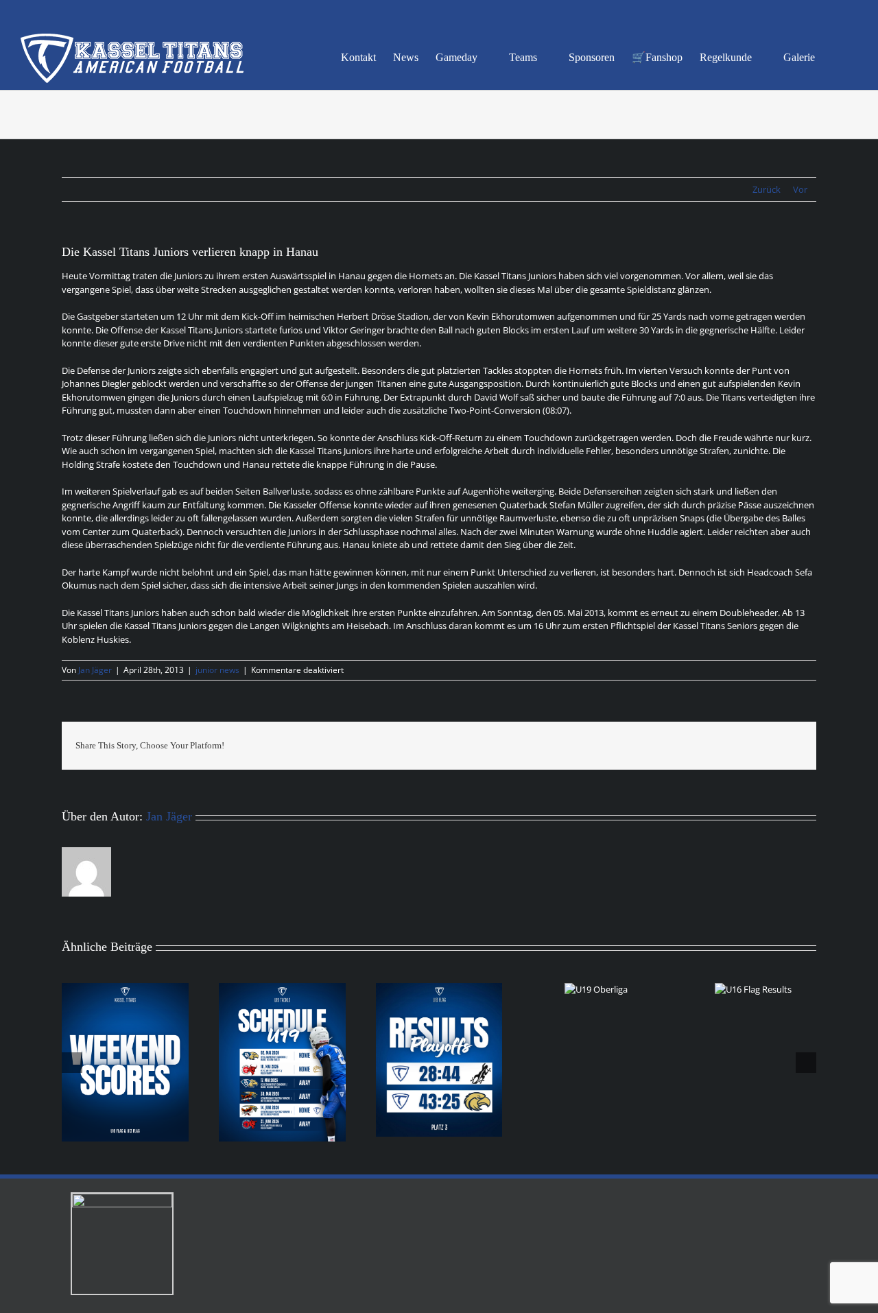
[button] (836, 56)
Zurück (766, 189)
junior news (217, 670)
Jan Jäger (95, 670)
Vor (800, 189)
